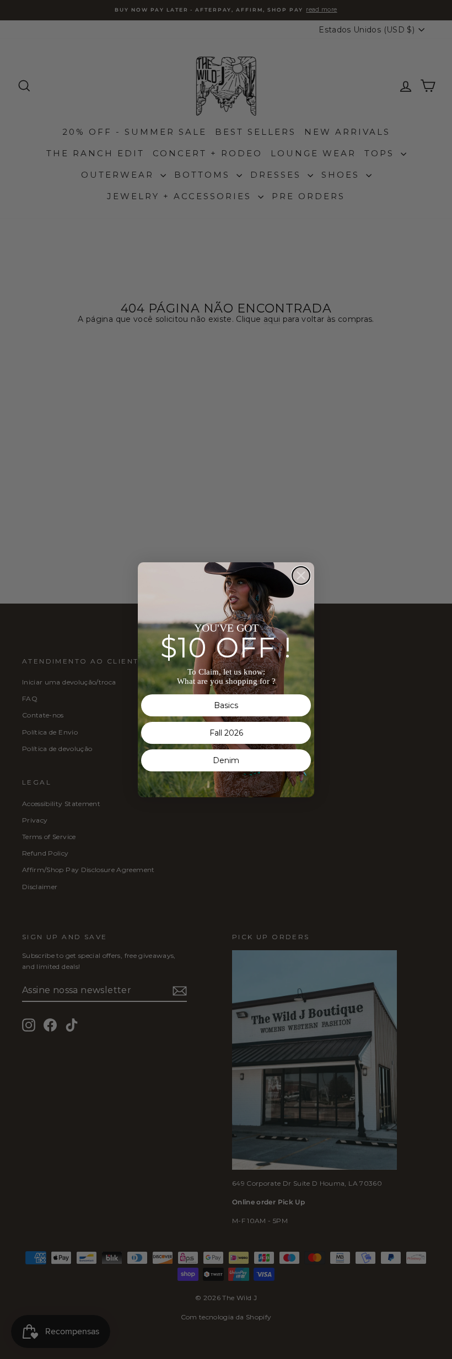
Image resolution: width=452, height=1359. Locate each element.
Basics (226, 705)
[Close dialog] (301, 575)
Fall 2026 (226, 733)
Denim (226, 760)
